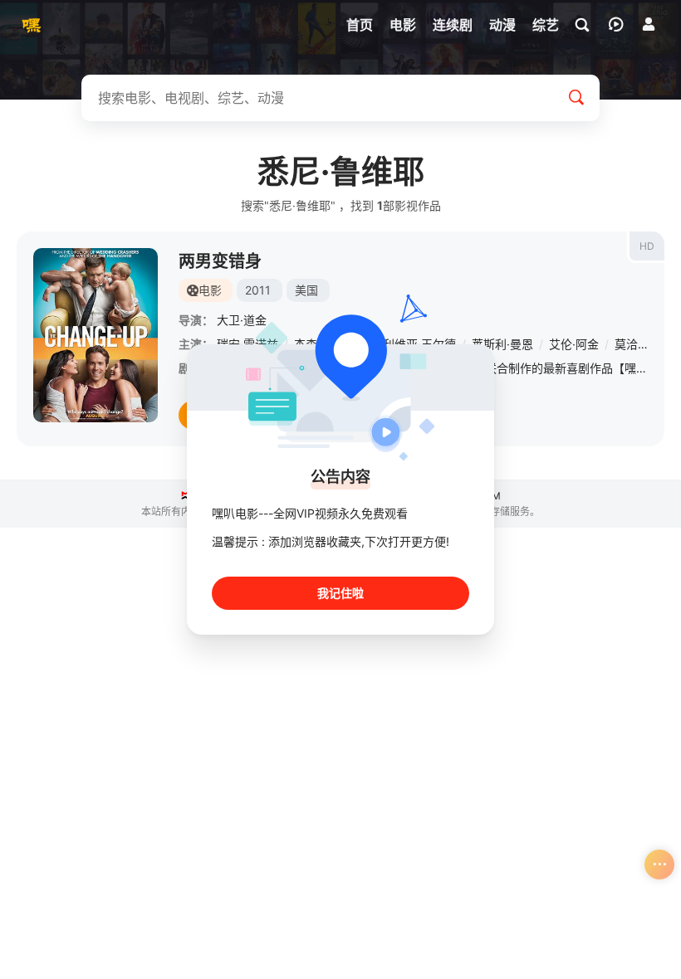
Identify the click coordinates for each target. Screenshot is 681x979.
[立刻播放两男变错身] (95, 335)
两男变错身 (220, 261)
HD (646, 246)
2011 (258, 290)
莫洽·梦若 (639, 344)
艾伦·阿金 (574, 344)
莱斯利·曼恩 (502, 344)
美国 (306, 290)
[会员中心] (648, 24)
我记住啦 (340, 593)
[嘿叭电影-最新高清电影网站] (29, 24)
